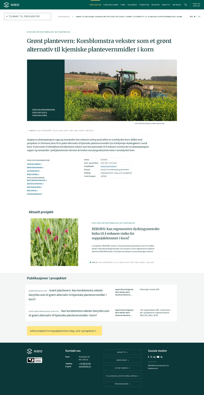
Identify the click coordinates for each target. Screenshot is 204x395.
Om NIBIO (176, 5)
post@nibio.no (85, 366)
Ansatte (166, 5)
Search (185, 4)
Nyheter (156, 5)
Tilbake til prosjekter (24, 16)
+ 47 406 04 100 (85, 363)
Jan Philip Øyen (33, 171)
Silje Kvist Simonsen (34, 183)
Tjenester (144, 5)
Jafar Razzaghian (33, 164)
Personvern (122, 384)
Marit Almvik (32, 190)
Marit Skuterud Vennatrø (36, 180)
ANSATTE (122, 352)
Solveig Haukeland (34, 194)
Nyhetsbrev (122, 368)
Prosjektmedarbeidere (43, 109)
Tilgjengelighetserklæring (122, 376)
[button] (101, 295)
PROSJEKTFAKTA (39, 112)
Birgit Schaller (32, 174)
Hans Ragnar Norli (34, 187)
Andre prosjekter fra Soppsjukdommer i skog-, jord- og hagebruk (62, 330)
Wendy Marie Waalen (34, 167)
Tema (123, 5)
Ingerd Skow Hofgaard (109, 166)
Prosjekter (95, 5)
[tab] (101, 295)
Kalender (132, 5)
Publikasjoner (111, 5)
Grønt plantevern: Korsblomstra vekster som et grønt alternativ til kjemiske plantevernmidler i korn (129, 16)
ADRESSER (122, 360)
